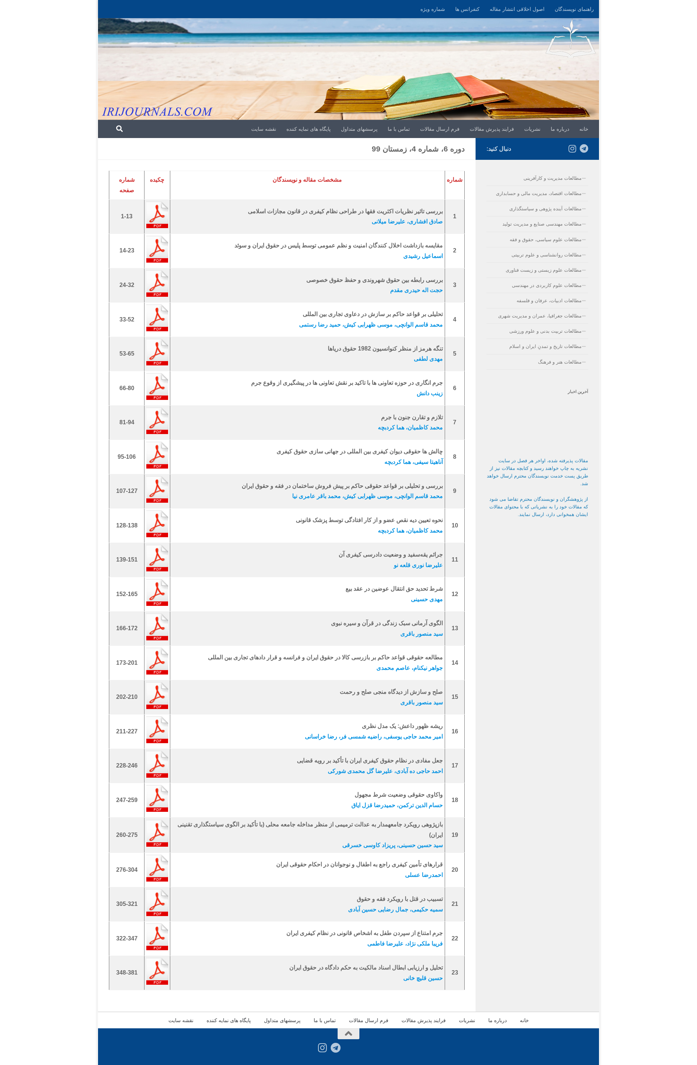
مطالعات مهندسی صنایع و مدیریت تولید (542, 224)
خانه (583, 129)
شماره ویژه (432, 9)
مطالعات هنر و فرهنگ (560, 362)
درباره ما (560, 129)
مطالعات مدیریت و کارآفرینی (552, 178)
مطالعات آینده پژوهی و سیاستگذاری (545, 208)
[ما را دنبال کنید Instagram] (572, 148)
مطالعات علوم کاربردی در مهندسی (547, 285)
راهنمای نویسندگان (574, 9)
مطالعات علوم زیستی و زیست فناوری (544, 270)
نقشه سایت (263, 129)
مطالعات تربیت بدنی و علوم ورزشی (545, 331)
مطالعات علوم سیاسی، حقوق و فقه (546, 239)
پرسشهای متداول (359, 129)
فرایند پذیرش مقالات (492, 129)
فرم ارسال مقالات (440, 129)
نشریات (532, 129)
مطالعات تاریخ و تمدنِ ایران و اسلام (545, 346)
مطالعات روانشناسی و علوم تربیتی (546, 255)
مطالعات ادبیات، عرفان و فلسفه (549, 300)
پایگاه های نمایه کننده (308, 129)
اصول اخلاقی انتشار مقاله (517, 9)
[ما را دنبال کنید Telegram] (583, 148)
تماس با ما (399, 129)
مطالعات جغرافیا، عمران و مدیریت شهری (540, 316)
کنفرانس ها (467, 9)
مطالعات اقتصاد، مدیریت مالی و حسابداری (539, 193)
